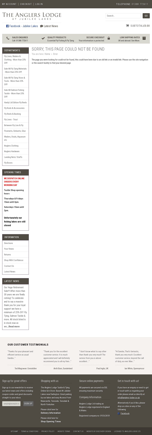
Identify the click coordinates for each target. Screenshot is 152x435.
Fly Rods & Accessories (14, 108)
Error (55, 54)
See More (135, 40)
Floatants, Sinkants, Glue (15, 131)
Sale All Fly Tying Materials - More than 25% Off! (15, 70)
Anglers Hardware (11, 151)
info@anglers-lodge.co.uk (129, 397)
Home (47, 54)
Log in (39, 4)
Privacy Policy (47, 431)
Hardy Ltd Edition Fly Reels (15, 102)
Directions (8, 243)
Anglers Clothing (11, 145)
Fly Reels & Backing (12, 114)
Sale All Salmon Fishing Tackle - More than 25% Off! (14, 93)
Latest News (50, 26)
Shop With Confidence (13, 260)
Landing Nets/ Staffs (13, 157)
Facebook (125, 413)
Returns (7, 254)
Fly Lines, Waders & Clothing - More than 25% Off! (15, 59)
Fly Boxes (8, 162)
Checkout (26, 4)
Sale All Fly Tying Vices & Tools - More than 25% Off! (14, 81)
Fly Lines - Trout (11, 119)
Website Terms (64, 431)
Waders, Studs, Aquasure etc (15, 138)
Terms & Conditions (29, 431)
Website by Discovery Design (99, 431)
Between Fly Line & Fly (13, 125)
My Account (9, 4)
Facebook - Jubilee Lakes (23, 26)
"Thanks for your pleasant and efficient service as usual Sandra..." (20, 354)
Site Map (14, 431)
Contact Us (9, 266)
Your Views (9, 248)
